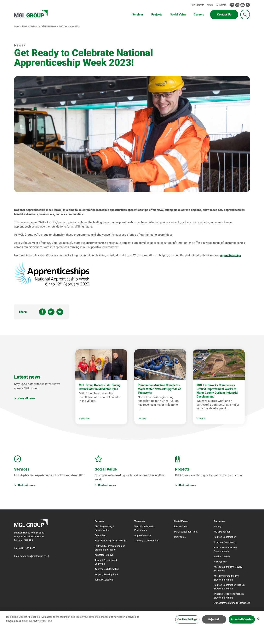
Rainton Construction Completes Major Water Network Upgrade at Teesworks (159, 388)
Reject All (214, 619)
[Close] (258, 618)
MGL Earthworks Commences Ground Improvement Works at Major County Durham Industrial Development (217, 390)
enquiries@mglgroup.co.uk (35, 556)
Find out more (26, 485)
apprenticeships (230, 255)
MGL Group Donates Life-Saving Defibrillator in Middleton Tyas (100, 387)
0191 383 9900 (27, 548)
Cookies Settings (187, 619)
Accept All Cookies (242, 619)
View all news (26, 398)
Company (142, 418)
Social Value (84, 418)
